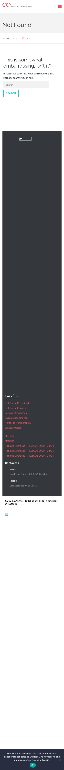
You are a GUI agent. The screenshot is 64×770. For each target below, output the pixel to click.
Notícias (9, 440)
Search (11, 93)
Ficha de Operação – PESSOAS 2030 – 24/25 (29, 450)
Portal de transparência (18, 422)
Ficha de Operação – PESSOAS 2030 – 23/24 (29, 445)
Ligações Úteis (13, 427)
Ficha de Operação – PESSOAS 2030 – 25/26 (29, 455)
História (9, 435)
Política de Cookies (15, 407)
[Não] (60, 759)
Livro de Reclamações (17, 417)
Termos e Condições (16, 412)
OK (32, 765)
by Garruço (11, 503)
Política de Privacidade (17, 403)
